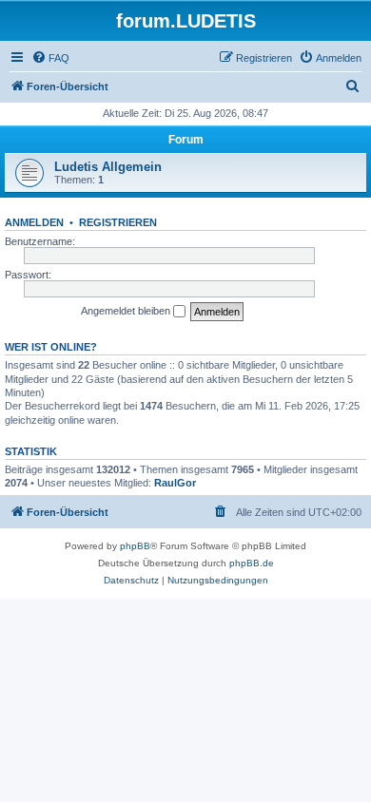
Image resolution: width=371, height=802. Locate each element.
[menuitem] (50, 58)
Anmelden (34, 222)
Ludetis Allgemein (108, 167)
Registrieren (118, 222)
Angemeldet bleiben (127, 310)
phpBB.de (251, 563)
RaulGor (175, 482)
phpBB (135, 546)
